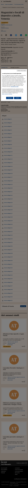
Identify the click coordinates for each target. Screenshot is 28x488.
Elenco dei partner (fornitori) (7, 94)
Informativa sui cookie (14, 86)
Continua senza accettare (21, 70)
